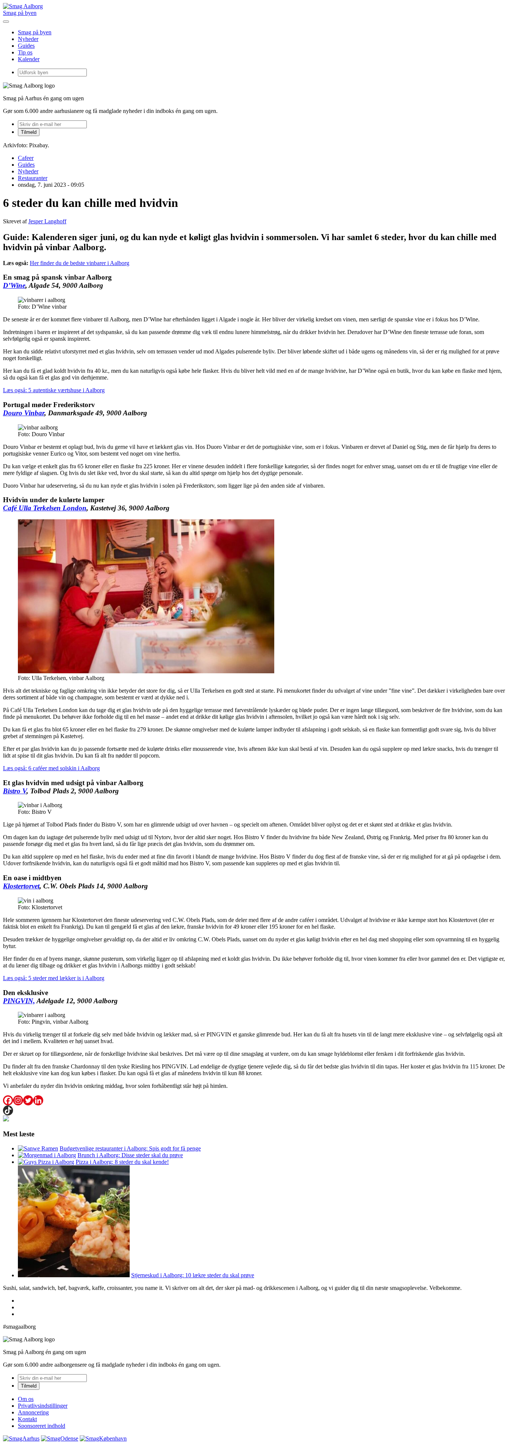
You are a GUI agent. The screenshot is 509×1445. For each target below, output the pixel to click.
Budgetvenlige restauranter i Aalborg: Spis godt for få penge (130, 1148)
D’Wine (14, 285)
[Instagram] (18, 1100)
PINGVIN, (19, 1001)
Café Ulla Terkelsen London (44, 508)
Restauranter (32, 178)
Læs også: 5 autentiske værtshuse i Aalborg (54, 390)
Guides (26, 45)
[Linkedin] (38, 1100)
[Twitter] (28, 1100)
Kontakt (27, 1419)
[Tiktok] (8, 1110)
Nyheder (28, 39)
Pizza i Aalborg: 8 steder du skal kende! (122, 1162)
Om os (26, 1399)
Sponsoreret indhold (41, 1426)
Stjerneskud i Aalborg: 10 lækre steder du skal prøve (192, 1275)
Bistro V (14, 791)
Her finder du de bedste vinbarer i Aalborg (79, 263)
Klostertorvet (21, 886)
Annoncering (33, 1412)
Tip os (25, 52)
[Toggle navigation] (6, 22)
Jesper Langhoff (47, 221)
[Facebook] (8, 1100)
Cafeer (26, 158)
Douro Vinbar (23, 413)
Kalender (28, 59)
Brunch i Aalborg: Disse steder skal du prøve (130, 1155)
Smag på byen (20, 13)
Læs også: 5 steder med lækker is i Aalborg (53, 978)
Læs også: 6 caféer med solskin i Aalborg (51, 768)
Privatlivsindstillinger (42, 1405)
